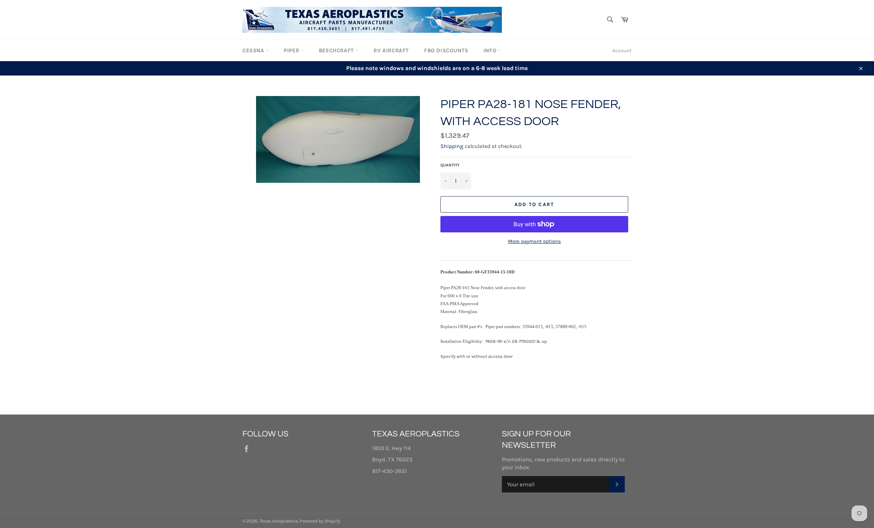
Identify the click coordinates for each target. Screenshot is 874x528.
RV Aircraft (391, 50)
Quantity (450, 165)
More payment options (534, 241)
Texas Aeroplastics (278, 521)
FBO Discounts (446, 50)
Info (490, 50)
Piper (292, 50)
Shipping (451, 146)
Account (622, 51)
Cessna (254, 50)
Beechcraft (337, 50)
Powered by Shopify (320, 521)
